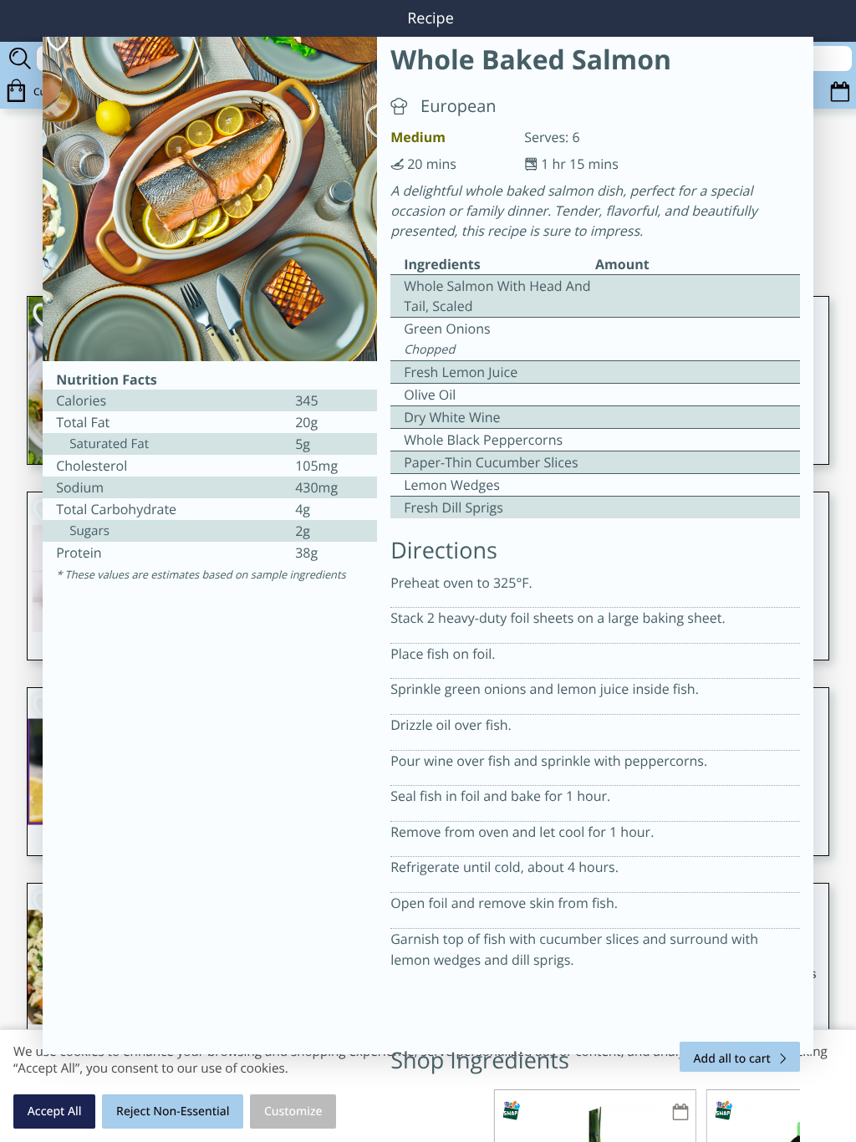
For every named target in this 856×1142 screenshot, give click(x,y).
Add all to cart (732, 1059)
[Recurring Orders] (680, 1113)
